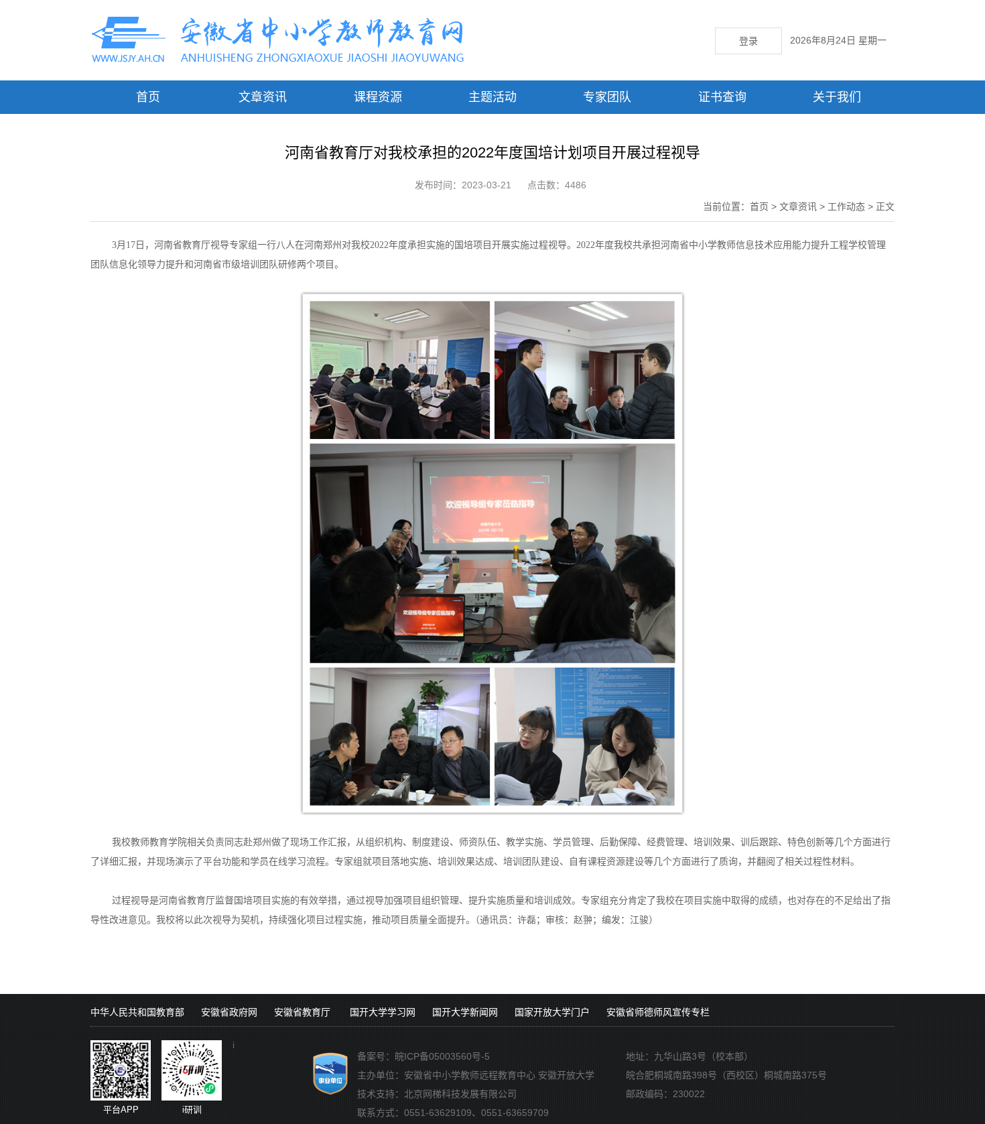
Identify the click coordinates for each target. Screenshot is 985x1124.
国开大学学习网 (382, 1012)
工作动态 (846, 206)
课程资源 (378, 97)
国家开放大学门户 (552, 1012)
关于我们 (837, 97)
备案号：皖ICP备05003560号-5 (423, 1056)
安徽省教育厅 (302, 1012)
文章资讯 (263, 97)
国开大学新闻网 (465, 1012)
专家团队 (607, 97)
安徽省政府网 (229, 1012)
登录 (748, 41)
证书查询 (722, 97)
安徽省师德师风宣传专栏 (658, 1012)
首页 (148, 97)
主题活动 (492, 97)
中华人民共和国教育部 (137, 1012)
